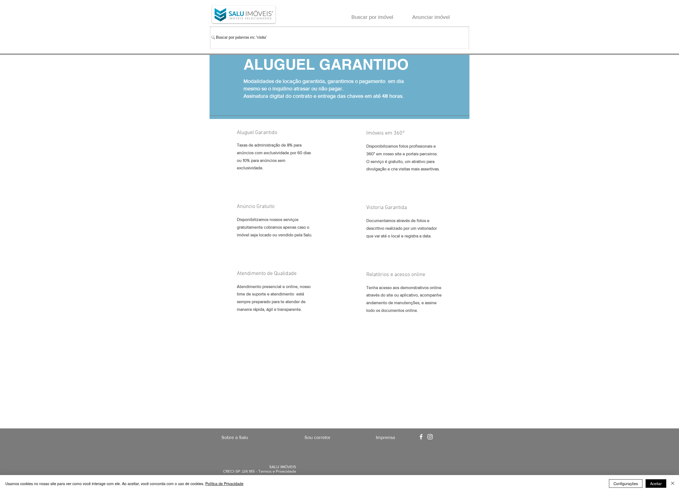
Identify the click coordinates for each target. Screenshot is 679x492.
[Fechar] (672, 483)
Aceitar (656, 483)
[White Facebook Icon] (421, 436)
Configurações (625, 483)
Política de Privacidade (224, 483)
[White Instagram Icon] (430, 436)
